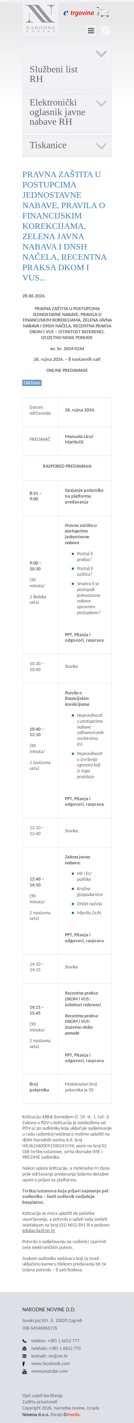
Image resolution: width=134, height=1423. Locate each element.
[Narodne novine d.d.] (40, 18)
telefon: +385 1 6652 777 (55, 1341)
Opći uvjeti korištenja (42, 1396)
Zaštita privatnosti (39, 1402)
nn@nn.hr (58, 1356)
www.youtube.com (49, 1371)
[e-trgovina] (86, 12)
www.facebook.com (50, 1363)
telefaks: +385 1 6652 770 (56, 1348)
